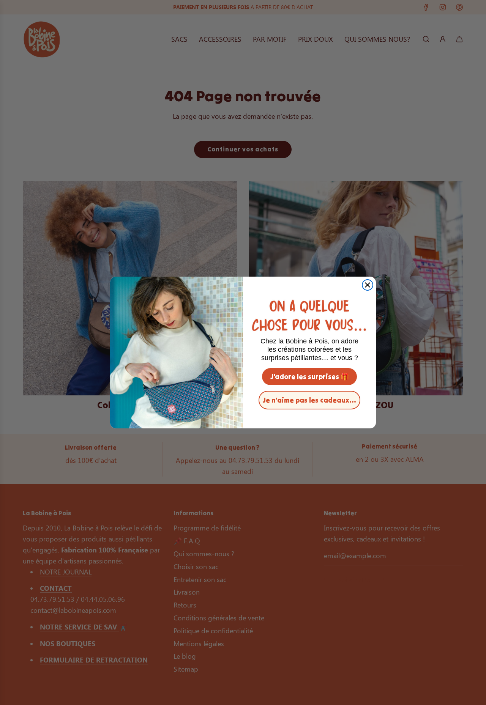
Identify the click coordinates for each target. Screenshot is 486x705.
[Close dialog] (367, 285)
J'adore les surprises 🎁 (309, 376)
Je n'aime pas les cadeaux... (309, 400)
